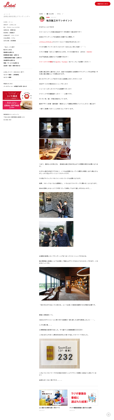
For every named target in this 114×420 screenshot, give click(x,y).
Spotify (57, 62)
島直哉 (48, 17)
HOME (8, 22)
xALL (51, 42)
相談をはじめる (103, 4)
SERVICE (9, 30)
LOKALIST (11, 35)
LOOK (47, 42)
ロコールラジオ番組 (45, 62)
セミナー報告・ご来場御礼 (11, 74)
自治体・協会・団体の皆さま (12, 66)
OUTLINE (10, 41)
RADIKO (89, 52)
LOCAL (41, 42)
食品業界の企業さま (9, 60)
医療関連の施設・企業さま (11, 55)
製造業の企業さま (9, 52)
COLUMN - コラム (54, 14)
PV (12, 27)
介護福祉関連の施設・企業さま (13, 58)
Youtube (64, 62)
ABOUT (10, 25)
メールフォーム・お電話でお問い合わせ (15, 86)
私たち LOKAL (8, 50)
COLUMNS (9, 38)
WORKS (9, 33)
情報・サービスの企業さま (11, 63)
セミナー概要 (7, 77)
